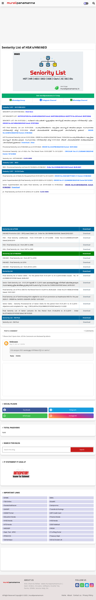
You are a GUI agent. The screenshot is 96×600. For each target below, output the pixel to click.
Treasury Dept (55, 536)
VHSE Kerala (8, 521)
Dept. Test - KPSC (10, 532)
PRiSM (52, 528)
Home (64, 595)
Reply (12, 356)
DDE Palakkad (55, 524)
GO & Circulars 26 (56, 540)
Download (86, 233)
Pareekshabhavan (10, 505)
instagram (73, 416)
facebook (26, 410)
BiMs (52, 498)
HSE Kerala (54, 521)
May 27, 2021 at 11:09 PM (17, 344)
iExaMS (52, 501)
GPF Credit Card (55, 513)
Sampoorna (54, 505)
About (69, 595)
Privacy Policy (88, 595)
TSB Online (7, 501)
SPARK (6, 498)
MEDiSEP (7, 528)
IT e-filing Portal (55, 532)
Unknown (13, 342)
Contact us (77, 595)
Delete (18, 356)
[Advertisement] (48, 25)
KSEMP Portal (8, 513)
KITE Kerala (8, 524)
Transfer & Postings (57, 509)
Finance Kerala (55, 517)
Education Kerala (10, 517)
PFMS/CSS (7, 536)
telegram (72, 410)
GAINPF (6, 509)
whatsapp (26, 416)
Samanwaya (8, 540)
